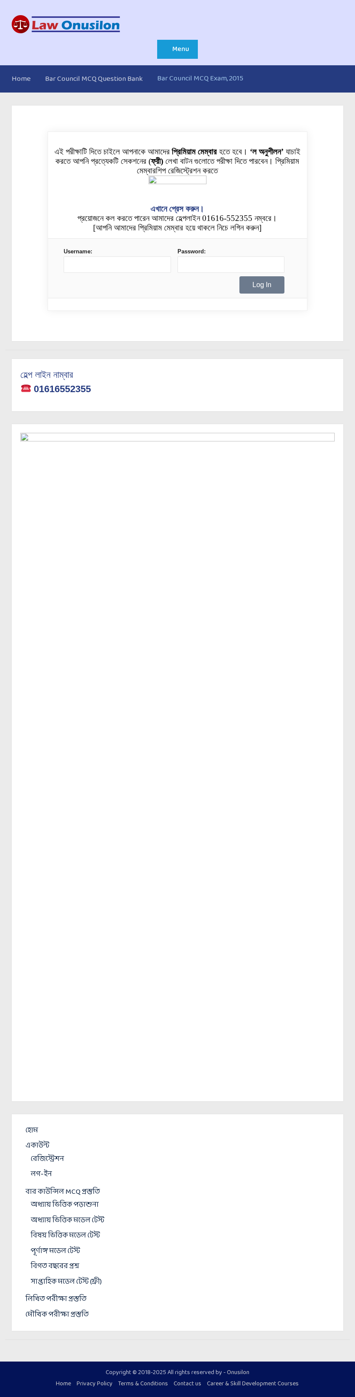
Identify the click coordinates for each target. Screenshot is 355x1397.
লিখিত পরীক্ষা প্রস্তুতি (56, 1299)
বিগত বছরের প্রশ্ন (55, 1266)
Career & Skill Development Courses (253, 1384)
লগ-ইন (41, 1174)
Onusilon (238, 1373)
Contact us (187, 1384)
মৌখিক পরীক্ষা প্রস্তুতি (57, 1314)
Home (63, 1384)
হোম (32, 1130)
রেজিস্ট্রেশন (47, 1159)
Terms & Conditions (143, 1384)
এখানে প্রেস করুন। (177, 208)
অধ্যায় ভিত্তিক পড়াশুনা (65, 1205)
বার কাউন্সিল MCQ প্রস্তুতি (63, 1192)
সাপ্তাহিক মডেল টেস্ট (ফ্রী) (66, 1282)
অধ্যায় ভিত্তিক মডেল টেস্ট (67, 1220)
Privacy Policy (95, 1384)
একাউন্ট (37, 1145)
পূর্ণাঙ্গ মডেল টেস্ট (55, 1251)
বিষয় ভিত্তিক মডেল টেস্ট (65, 1235)
